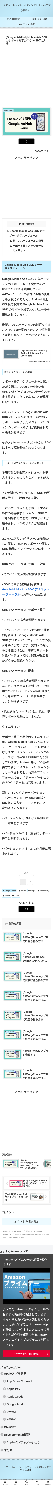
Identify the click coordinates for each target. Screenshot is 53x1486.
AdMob (23, 891)
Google (32, 891)
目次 (22, 224)
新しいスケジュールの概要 (28, 240)
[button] (46, 1164)
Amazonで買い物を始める (26, 1354)
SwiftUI (7, 896)
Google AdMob (10, 891)
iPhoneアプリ (44, 891)
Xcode (17, 896)
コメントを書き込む (26, 1221)
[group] (22, 1164)
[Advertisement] (26, 76)
